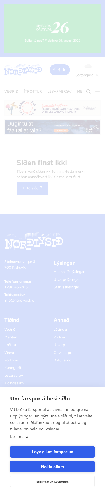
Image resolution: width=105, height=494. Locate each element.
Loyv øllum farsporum (52, 452)
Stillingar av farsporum (52, 481)
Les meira (19, 436)
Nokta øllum (52, 466)
